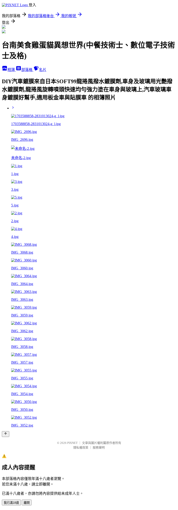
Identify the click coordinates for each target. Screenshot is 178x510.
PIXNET (72, 443)
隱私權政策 (80, 447)
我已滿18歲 (11, 502)
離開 (27, 502)
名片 (42, 70)
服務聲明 (99, 447)
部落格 (27, 70)
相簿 (11, 70)
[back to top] (5, 434)
